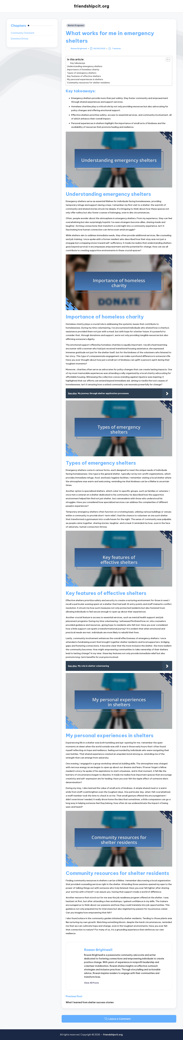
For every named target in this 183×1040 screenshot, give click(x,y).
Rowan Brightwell (98, 950)
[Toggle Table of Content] (167, 59)
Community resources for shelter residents (88, 82)
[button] (91, 982)
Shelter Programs (76, 25)
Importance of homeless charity (83, 69)
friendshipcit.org (91, 6)
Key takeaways (77, 63)
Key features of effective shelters (84, 76)
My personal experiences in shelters (85, 79)
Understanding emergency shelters (84, 66)
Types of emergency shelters (81, 73)
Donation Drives (19, 38)
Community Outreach (22, 32)
